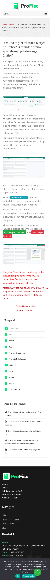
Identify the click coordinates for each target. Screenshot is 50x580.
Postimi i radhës (25, 310)
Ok (18, 576)
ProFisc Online (8, 523)
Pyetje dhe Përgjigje (10, 519)
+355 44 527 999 (16, 552)
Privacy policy (29, 576)
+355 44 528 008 (15, 555)
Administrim (14, 328)
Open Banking (14, 389)
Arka (10, 334)
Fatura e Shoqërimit (17, 353)
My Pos (12, 383)
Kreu (4, 515)
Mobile (11, 377)
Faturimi (12, 365)
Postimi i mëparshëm (25, 306)
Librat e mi (13, 371)
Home (4, 24)
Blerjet (11, 24)
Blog (10, 347)
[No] (46, 569)
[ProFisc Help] (25, 5)
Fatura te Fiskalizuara (17, 359)
